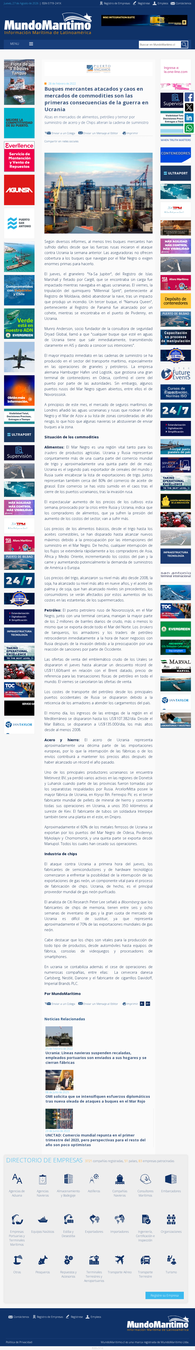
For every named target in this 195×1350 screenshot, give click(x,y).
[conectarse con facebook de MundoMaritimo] (189, 97)
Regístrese (77, 1317)
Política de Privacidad (19, 1342)
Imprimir (132, 133)
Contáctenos (21, 1317)
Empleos (96, 1317)
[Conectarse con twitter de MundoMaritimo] (189, 107)
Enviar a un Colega (63, 133)
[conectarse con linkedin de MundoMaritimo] (189, 117)
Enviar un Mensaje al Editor (100, 133)
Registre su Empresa (165, 1295)
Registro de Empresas (50, 1317)
